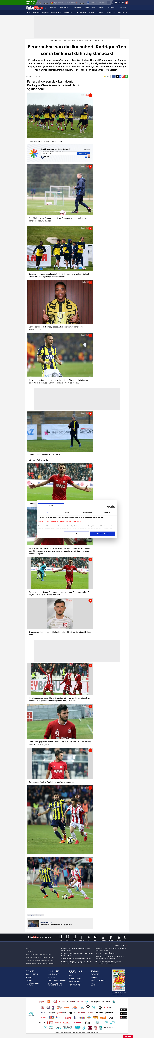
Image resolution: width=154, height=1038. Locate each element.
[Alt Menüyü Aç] (45, 7)
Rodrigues (31, 915)
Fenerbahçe (58, 40)
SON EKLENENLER (33, 12)
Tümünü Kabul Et (102, 533)
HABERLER (111, 12)
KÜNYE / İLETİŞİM (75, 979)
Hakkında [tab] (107, 512)
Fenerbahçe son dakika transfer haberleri (40, 957)
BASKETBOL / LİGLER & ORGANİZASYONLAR (55, 984)
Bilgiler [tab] (67, 512)
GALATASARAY (68, 12)
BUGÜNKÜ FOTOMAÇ (98, 980)
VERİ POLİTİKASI (74, 985)
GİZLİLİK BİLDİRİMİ (75, 982)
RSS (70, 976)
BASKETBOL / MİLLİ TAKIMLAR (75, 972)
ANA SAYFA (30, 971)
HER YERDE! (46, 937)
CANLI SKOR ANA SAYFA (30, 2)
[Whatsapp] (126, 76)
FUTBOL (91, 12)
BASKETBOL (101, 12)
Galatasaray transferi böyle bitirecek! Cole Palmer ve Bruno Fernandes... (109, 957)
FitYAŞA (28, 948)
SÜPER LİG (51, 977)
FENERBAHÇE (56, 12)
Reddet (51, 505)
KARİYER (94, 977)
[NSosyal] (120, 76)
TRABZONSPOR (81, 12)
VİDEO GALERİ (122, 12)
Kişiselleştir (75, 533)
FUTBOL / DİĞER (53, 971)
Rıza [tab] (47, 512)
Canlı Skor (29, 951)
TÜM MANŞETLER (32, 974)
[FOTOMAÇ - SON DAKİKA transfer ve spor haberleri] (34, 8)
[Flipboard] (123, 76)
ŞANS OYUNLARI (53, 974)
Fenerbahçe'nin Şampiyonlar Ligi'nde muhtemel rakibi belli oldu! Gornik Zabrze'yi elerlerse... (76, 962)
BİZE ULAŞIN (93, 984)
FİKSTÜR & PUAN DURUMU (57, 980)
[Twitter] (117, 76)
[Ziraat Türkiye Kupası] (126, 2)
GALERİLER (94, 971)
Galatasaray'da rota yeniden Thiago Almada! (76, 958)
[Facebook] (113, 76)
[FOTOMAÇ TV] (116, 2)
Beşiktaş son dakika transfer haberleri (38, 954)
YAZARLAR (29, 977)
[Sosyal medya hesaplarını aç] (123, 2)
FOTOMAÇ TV (95, 974)
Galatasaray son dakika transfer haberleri (40, 960)
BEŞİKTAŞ (45, 12)
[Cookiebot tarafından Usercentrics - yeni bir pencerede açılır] (107, 506)
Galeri (51, 40)
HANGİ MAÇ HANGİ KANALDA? (32, 984)
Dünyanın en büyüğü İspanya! (105, 953)
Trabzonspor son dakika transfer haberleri (40, 964)
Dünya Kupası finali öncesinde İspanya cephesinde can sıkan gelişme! (108, 962)
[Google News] (106, 76)
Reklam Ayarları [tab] (87, 512)
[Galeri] (119, 2)
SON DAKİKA (128, 1036)
